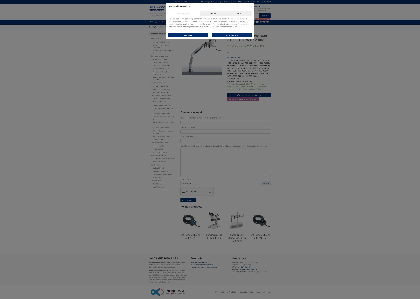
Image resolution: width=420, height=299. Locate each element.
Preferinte (188, 35)
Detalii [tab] (213, 13)
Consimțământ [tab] (184, 13)
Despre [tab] (239, 13)
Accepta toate (232, 35)
